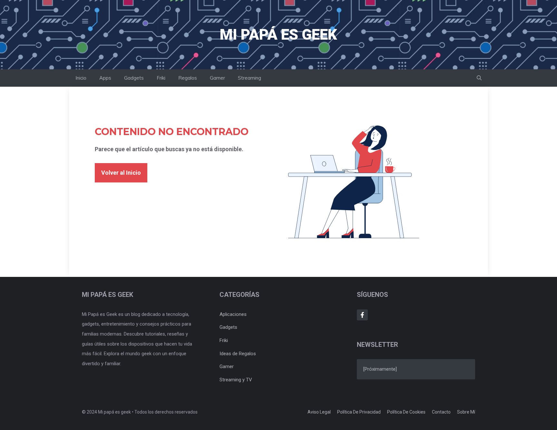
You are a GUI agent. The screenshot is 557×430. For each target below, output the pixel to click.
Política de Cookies (406, 412)
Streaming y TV (236, 380)
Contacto (441, 412)
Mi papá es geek (278, 34)
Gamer (217, 78)
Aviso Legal (319, 412)
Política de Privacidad (359, 412)
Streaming (249, 78)
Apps (105, 78)
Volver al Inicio (121, 172)
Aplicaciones (233, 314)
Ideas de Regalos (238, 354)
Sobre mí (466, 412)
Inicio (80, 78)
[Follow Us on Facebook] (362, 314)
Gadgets (134, 78)
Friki (161, 78)
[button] (479, 78)
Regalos (187, 78)
